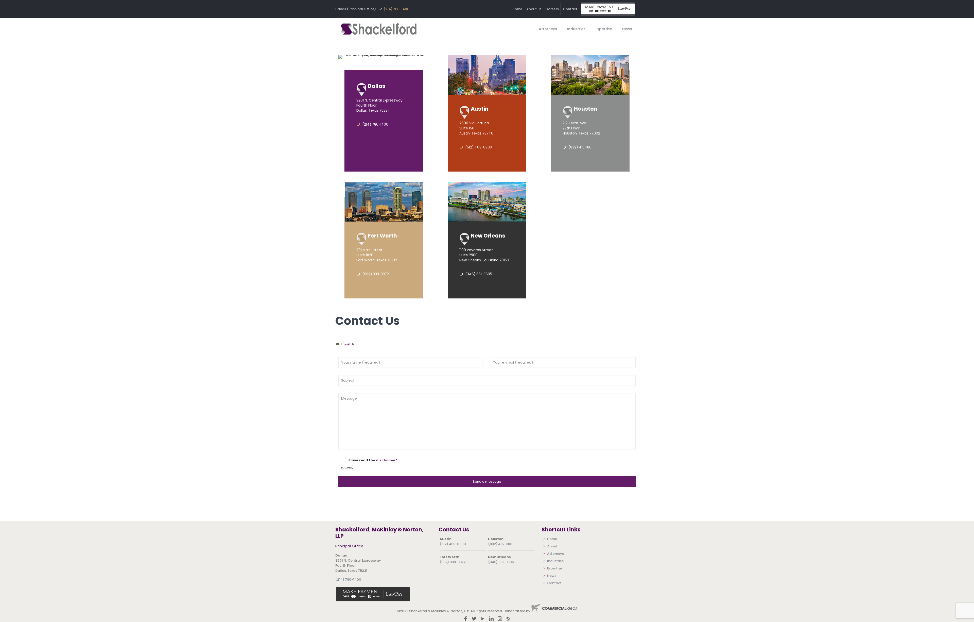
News (551, 575)
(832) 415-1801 (500, 544)
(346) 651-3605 (501, 562)
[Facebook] (465, 619)
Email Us (347, 344)
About (552, 546)
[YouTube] (482, 619)
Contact (570, 9)
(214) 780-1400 (396, 9)
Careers (552, 9)
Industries (555, 561)
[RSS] (508, 619)
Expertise (554, 568)
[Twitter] (474, 619)
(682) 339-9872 (453, 562)
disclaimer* (386, 460)
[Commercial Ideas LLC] (554, 611)
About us (533, 9)
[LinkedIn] (491, 619)
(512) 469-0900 (453, 544)
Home (517, 9)
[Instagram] (499, 619)
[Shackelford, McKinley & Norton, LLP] (378, 29)
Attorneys (555, 553)
